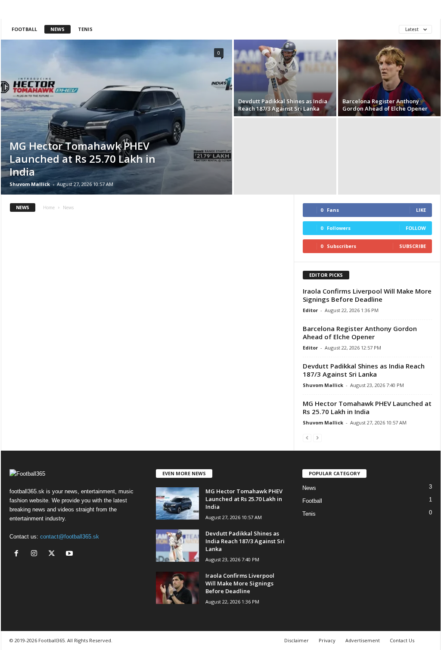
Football (24, 29)
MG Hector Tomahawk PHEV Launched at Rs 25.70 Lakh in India (82, 159)
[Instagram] (36, 554)
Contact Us (402, 640)
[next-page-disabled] (317, 437)
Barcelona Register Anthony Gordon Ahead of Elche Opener (385, 104)
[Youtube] (70, 554)
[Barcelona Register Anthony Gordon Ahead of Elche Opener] (389, 78)
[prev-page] (307, 437)
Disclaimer (296, 640)
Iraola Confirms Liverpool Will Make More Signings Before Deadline (367, 295)
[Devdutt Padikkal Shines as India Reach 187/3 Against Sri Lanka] (285, 78)
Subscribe (412, 246)
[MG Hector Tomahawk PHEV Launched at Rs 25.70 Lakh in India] (116, 117)
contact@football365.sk (69, 536)
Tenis (85, 29)
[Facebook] (18, 554)
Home (49, 207)
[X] (53, 554)
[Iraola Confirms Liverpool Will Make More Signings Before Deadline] (177, 588)
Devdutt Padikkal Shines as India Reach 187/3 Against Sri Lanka (282, 104)
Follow (416, 228)
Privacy (327, 640)
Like (421, 210)
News (57, 29)
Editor (310, 310)
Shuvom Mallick (29, 184)
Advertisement (362, 640)
